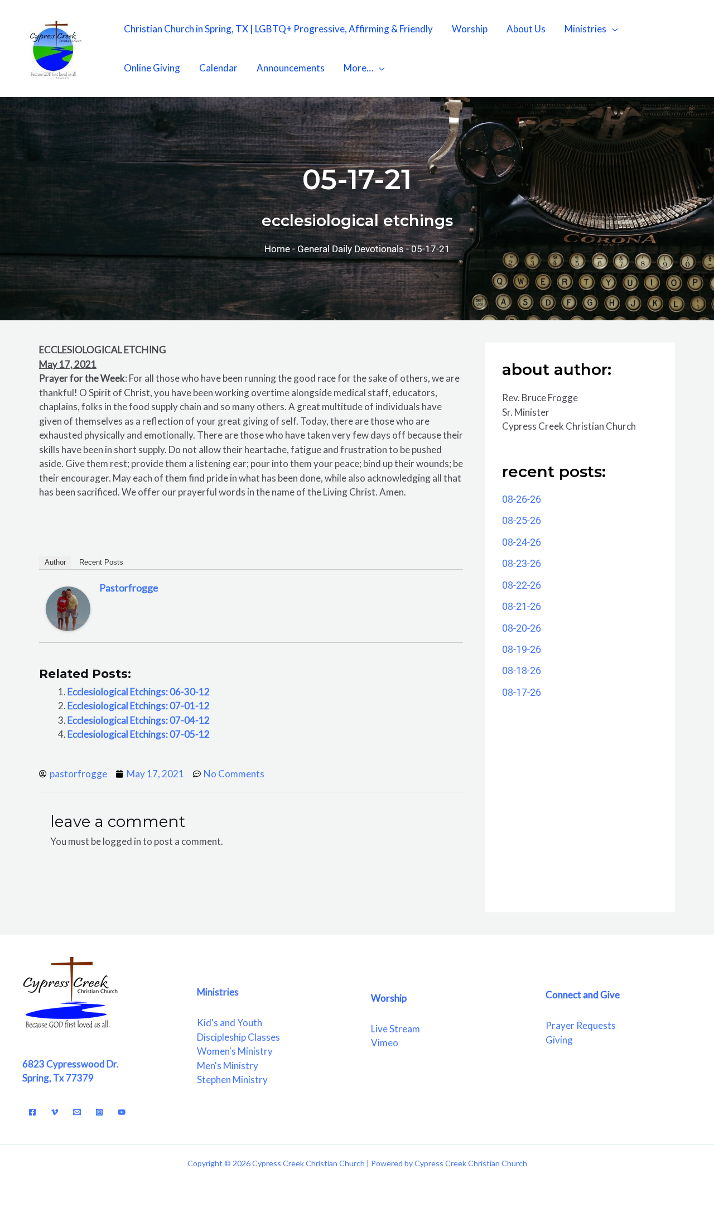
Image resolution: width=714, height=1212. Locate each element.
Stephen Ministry (232, 1079)
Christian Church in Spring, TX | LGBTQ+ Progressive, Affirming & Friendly (278, 29)
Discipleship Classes (238, 1037)
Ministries (585, 29)
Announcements (291, 68)
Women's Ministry (235, 1051)
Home (277, 248)
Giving (559, 1040)
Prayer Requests (581, 1025)
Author (55, 562)
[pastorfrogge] (68, 608)
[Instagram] (99, 1112)
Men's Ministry (227, 1065)
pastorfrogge (128, 587)
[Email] (77, 1112)
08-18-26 (521, 670)
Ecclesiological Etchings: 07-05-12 (138, 734)
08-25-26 (521, 520)
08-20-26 (521, 628)
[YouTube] (122, 1112)
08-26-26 (521, 499)
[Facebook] (32, 1112)
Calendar (218, 68)
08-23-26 (521, 563)
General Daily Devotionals (350, 248)
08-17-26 (521, 692)
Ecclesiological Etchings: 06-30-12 (138, 692)
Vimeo (384, 1043)
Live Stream (395, 1029)
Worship (470, 29)
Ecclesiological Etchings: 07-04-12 (138, 720)
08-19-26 (521, 649)
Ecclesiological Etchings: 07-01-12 (138, 705)
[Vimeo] (55, 1112)
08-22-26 (521, 585)
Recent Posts (101, 562)
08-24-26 (521, 542)
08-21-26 (521, 606)
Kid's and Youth (229, 1022)
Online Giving (152, 68)
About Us (526, 29)
